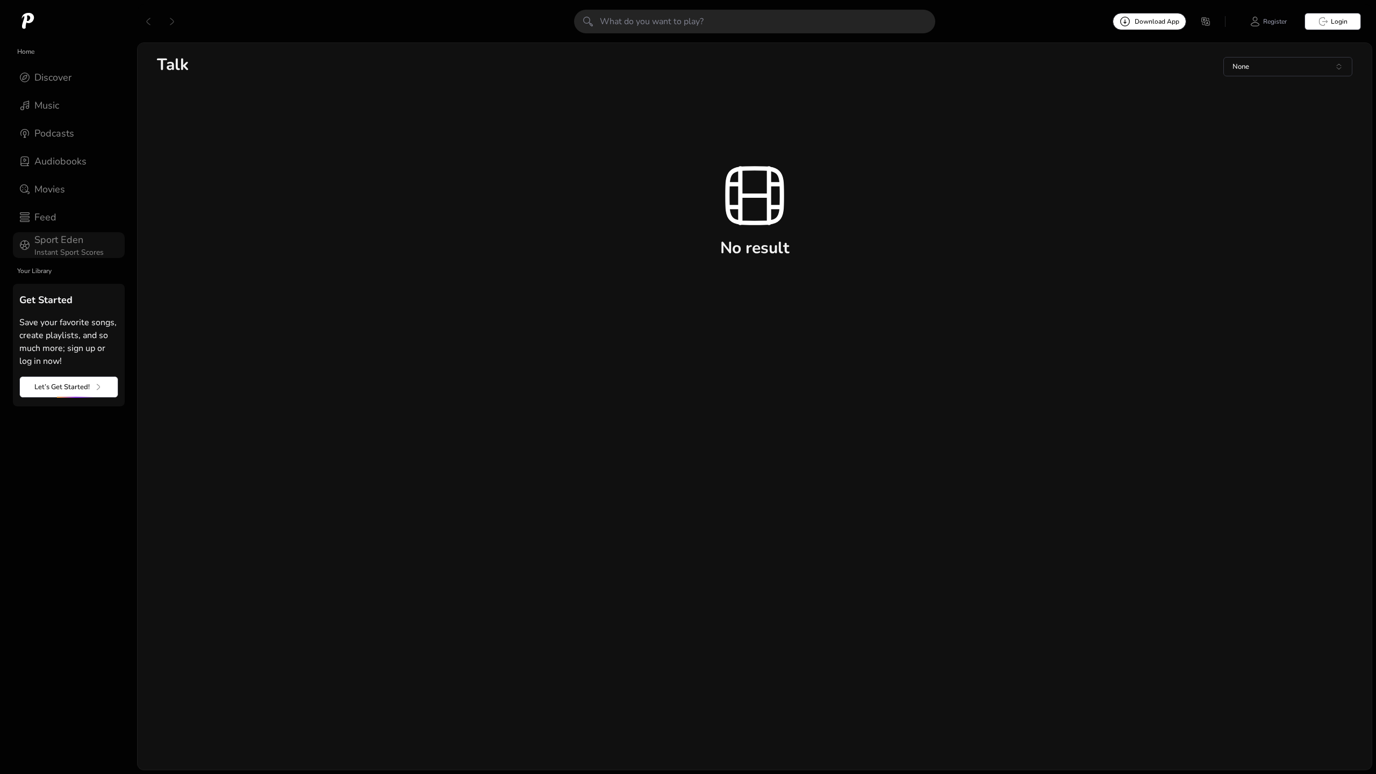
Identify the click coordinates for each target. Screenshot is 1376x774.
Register (1275, 21)
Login (1339, 21)
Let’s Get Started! (62, 387)
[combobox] (1287, 66)
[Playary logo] (28, 21)
